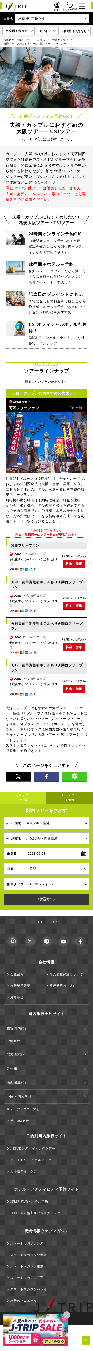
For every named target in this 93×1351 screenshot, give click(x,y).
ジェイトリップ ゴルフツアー (32, 1160)
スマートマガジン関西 (27, 1278)
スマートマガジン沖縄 (27, 1243)
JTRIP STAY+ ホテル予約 (29, 1201)
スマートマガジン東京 (27, 1266)
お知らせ (17, 997)
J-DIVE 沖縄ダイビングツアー (32, 1148)
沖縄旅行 (13, 1041)
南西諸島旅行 (17, 1082)
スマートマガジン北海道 (28, 1255)
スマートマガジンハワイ (28, 1289)
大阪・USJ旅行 (18, 1121)
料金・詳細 (74, 564)
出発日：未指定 (16, 31)
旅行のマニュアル (23, 1300)
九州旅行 (14, 1068)
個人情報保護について (66, 974)
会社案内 (17, 974)
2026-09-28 (36, 853)
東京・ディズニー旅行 (23, 1109)
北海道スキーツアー (25, 1171)
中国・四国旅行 (19, 1097)
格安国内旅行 (17, 1028)
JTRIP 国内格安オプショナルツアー (37, 1213)
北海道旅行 (16, 1054)
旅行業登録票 (20, 986)
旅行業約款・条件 (63, 986)
